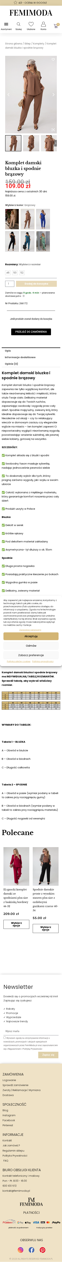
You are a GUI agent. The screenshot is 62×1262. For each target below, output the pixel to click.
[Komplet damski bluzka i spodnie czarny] (12, 241)
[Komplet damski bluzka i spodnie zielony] (43, 241)
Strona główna (13, 43)
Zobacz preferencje (31, 655)
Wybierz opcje (16, 924)
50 (15, 272)
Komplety (38, 43)
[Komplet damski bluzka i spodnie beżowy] (12, 219)
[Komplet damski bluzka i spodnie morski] (27, 241)
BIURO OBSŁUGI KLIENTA (22, 1170)
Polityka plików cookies (18, 661)
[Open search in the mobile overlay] (18, 24)
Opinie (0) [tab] (11, 364)
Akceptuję (31, 636)
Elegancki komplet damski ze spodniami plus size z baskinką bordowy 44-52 (15, 898)
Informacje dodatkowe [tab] (20, 357)
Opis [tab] (8, 350)
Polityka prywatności (43, 661)
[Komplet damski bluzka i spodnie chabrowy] (43, 219)
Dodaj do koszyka (36, 283)
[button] (6, 889)
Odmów (31, 646)
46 (7, 272)
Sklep (27, 43)
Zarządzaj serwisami (30, 629)
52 (21, 272)
